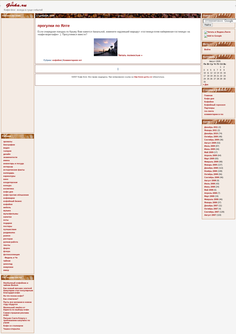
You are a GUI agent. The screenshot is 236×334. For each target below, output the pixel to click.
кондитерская (10, 182)
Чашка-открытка (11, 329)
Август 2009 (210, 143)
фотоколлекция (11, 254)
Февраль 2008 (211, 199)
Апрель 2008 (210, 193)
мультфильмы (10, 214)
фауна (6, 248)
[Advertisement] (18, 74)
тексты (6, 245)
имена (6, 160)
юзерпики (8, 267)
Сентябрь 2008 (211, 177)
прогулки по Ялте (54, 26)
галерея (7, 151)
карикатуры (9, 176)
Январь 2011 (210, 130)
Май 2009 (208, 152)
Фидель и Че (11, 257)
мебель (7, 207)
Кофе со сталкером (13, 326)
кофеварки (9, 198)
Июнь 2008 (209, 187)
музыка (7, 210)
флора (6, 251)
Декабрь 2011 (211, 127)
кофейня (7, 204)
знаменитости (10, 157)
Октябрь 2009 (211, 136)
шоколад (7, 264)
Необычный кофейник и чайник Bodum (15, 284)
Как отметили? (10, 299)
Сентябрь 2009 (211, 140)
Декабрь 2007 (211, 205)
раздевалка (9, 232)
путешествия (9, 229)
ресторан (8, 239)
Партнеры (209, 108)
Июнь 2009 (209, 149)
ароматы (7, 141)
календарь (8, 173)
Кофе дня (209, 98)
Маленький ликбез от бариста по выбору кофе (16, 308)
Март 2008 (209, 196)
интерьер (8, 167)
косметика (8, 188)
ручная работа (10, 242)
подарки (7, 223)
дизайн (7, 154)
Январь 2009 (210, 165)
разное (6, 236)
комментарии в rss (213, 114)
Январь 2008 (210, 202)
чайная (6, 261)
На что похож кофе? (13, 296)
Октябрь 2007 (211, 209)
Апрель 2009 (210, 155)
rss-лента (209, 111)
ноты (5, 220)
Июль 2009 (209, 146)
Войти (207, 49)
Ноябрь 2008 (210, 171)
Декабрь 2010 (211, 133)
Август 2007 (210, 215)
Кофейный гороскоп (214, 105)
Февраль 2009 (211, 162)
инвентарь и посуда (13, 163)
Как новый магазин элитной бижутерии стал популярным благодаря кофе (18, 290)
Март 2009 (209, 158)
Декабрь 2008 (211, 168)
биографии (9, 145)
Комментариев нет (72, 60)
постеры (7, 226)
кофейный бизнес (12, 201)
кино (5, 179)
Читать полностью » (130, 55)
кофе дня (8, 192)
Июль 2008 (209, 184)
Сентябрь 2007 (211, 212)
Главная (208, 95)
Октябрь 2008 (211, 174)
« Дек (205, 84)
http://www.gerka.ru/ (143, 77)
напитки (7, 217)
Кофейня (209, 102)
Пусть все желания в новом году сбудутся (17, 303)
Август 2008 (210, 180)
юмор (6, 270)
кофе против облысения (16, 195)
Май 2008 (208, 190)
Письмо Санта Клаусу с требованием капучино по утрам (16, 320)
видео (6, 148)
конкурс (7, 185)
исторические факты (14, 170)
